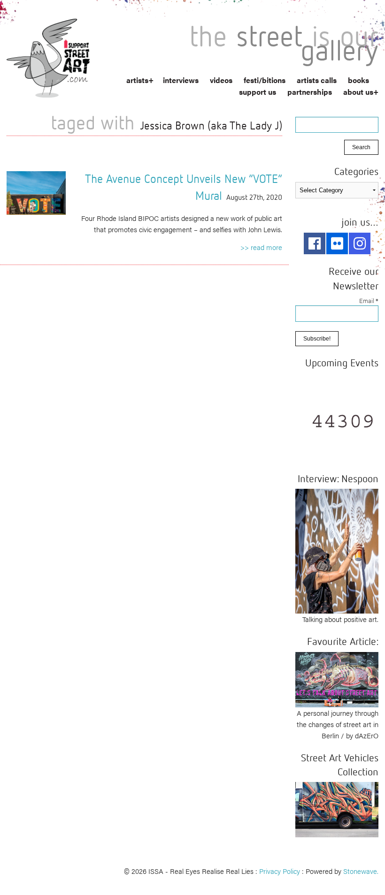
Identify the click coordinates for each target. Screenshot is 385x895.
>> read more (261, 247)
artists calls (317, 80)
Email (368, 300)
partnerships (309, 91)
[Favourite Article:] (336, 678)
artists (137, 80)
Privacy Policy (279, 871)
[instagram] (359, 243)
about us (358, 91)
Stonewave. (360, 871)
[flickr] (337, 243)
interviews (181, 80)
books (358, 80)
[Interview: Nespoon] (336, 550)
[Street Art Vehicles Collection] (336, 808)
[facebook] (314, 243)
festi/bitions (264, 80)
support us (257, 91)
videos (221, 80)
